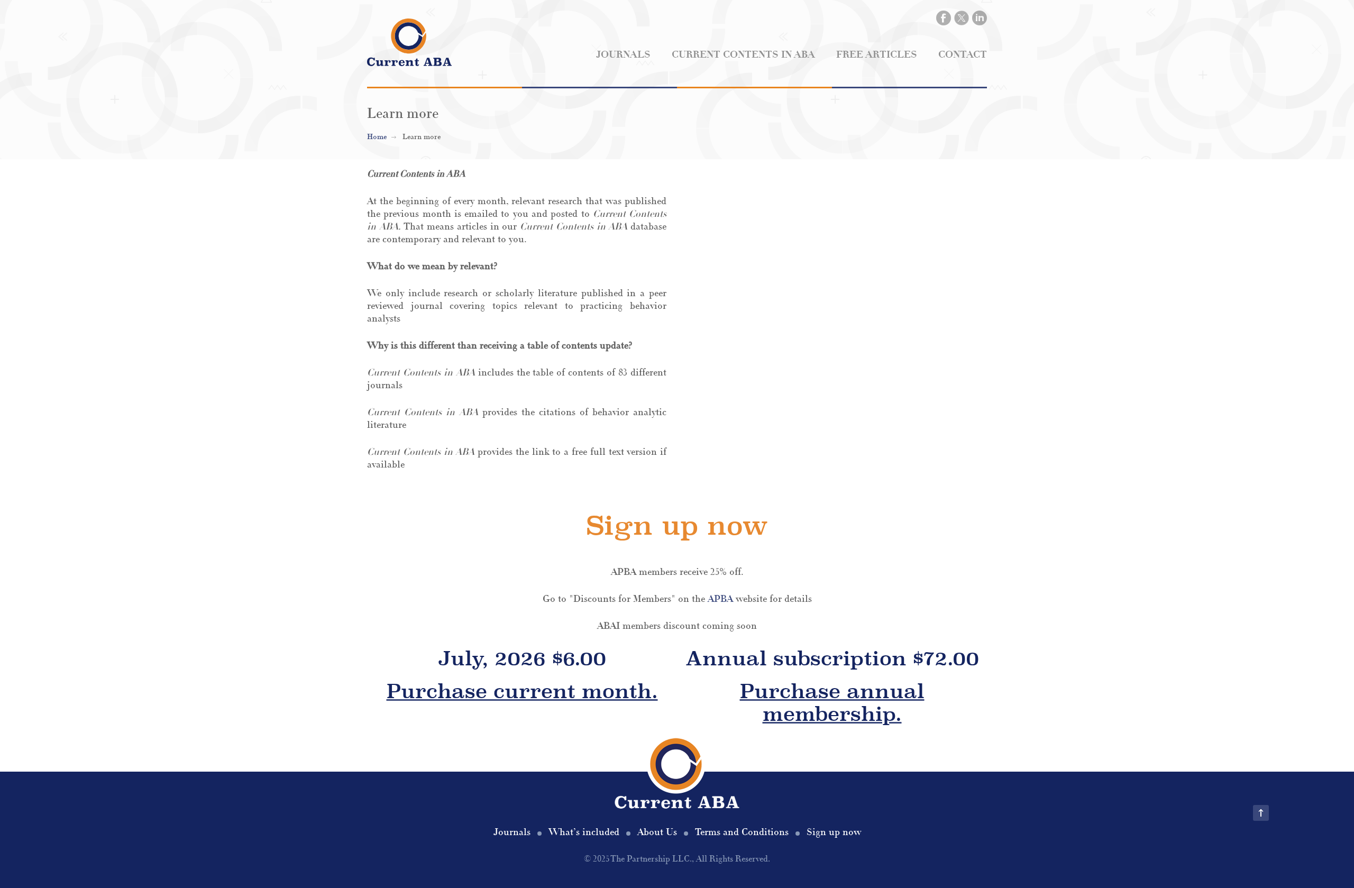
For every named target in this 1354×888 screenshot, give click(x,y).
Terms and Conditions (742, 832)
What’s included (583, 832)
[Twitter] (961, 18)
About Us (657, 832)
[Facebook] (943, 18)
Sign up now (834, 832)
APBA (720, 599)
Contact (962, 55)
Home (377, 137)
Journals (623, 55)
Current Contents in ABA (743, 55)
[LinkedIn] (979, 18)
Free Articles (876, 55)
